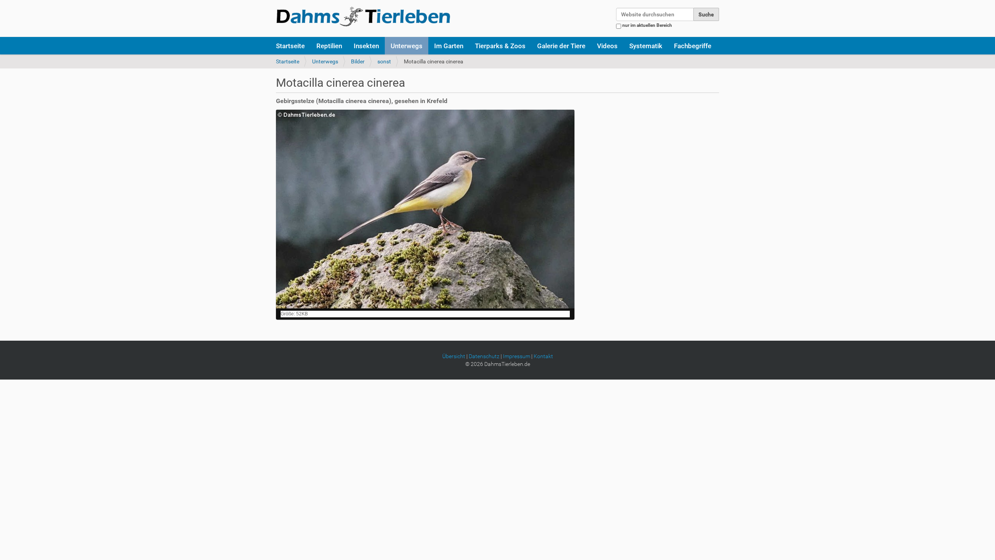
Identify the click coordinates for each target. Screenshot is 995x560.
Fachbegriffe (692, 46)
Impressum (516, 356)
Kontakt (543, 356)
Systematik (645, 46)
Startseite (290, 46)
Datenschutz (484, 356)
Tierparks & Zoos (500, 46)
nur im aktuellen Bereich (647, 25)
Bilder (358, 61)
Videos (607, 46)
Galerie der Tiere (561, 46)
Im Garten (448, 46)
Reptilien (329, 46)
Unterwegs (406, 46)
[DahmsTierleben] (363, 16)
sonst (384, 61)
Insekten (366, 46)
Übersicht (453, 356)
